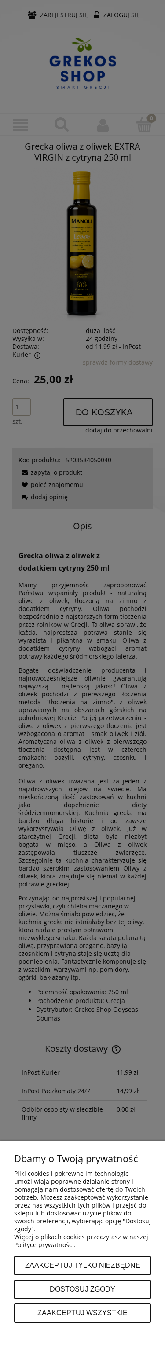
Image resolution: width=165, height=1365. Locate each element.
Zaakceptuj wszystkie (82, 1313)
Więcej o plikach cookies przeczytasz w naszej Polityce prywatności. (81, 1241)
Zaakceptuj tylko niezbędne (82, 1265)
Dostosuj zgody (82, 1289)
